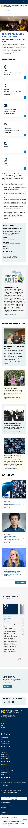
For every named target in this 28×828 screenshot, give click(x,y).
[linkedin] (7, 761)
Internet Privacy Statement (8, 825)
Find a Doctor (4, 739)
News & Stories (4, 731)
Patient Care (4, 737)
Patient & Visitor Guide (6, 741)
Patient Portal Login (5, 743)
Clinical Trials (4, 752)
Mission (2, 725)
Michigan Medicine (6, 721)
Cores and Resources (5, 758)
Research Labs (4, 754)
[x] (4, 702)
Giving (2, 729)
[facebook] (2, 734)
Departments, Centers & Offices (7, 770)
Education (4, 764)
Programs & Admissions (6, 767)
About (2, 723)
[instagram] (9, 702)
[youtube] (13, 702)
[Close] (25, 817)
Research (3, 750)
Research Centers (4, 756)
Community (3, 727)
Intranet (2, 774)
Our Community (4, 768)
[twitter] (7, 734)
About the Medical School (6, 772)
